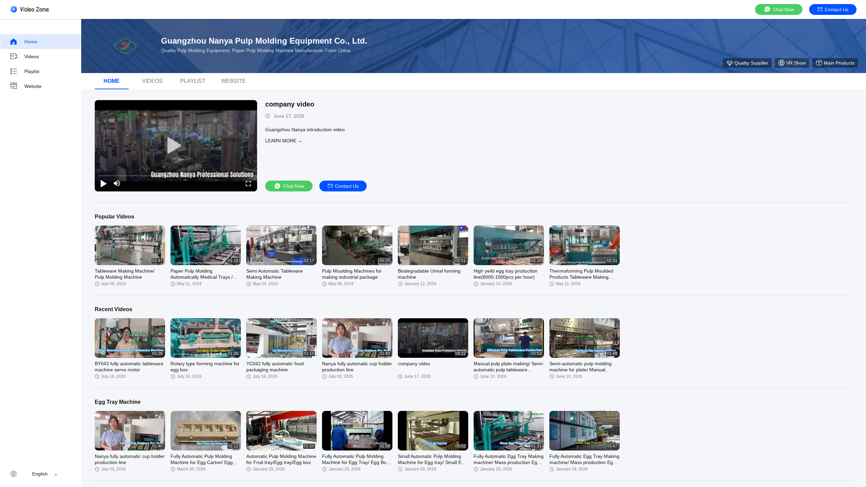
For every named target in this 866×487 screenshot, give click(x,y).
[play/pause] (103, 183)
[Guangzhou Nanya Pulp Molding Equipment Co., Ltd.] (125, 46)
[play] (175, 145)
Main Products (839, 63)
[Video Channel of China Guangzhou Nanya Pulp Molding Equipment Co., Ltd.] (29, 9)
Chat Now (783, 9)
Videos (31, 56)
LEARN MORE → (283, 140)
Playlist (31, 71)
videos (152, 81)
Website (33, 86)
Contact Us (836, 9)
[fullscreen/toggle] (248, 183)
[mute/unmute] (117, 183)
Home (30, 41)
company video (289, 104)
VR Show (796, 63)
